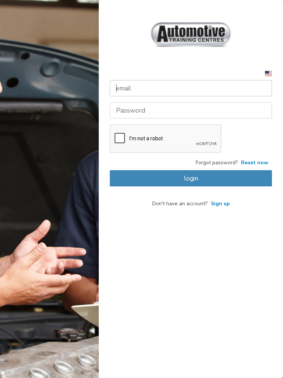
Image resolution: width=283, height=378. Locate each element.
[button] (268, 73)
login (191, 178)
